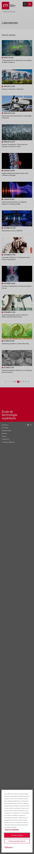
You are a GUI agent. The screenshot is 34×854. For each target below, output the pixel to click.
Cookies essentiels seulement (17, 841)
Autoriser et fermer (17, 835)
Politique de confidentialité (12, 829)
